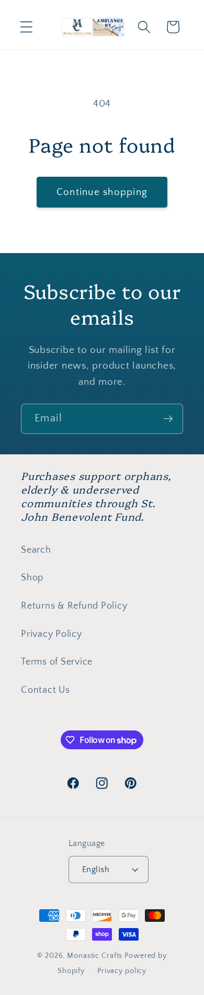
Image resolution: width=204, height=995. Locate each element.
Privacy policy (121, 971)
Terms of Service (57, 662)
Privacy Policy (51, 634)
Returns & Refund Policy (74, 606)
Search (36, 550)
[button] (26, 27)
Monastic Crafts (94, 956)
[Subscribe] (168, 419)
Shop (32, 578)
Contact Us (45, 690)
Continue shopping (102, 192)
